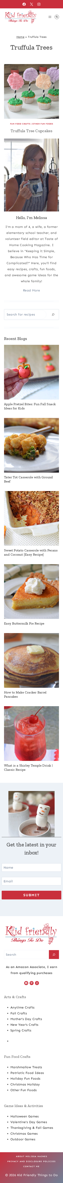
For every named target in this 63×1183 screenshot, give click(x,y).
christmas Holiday (25, 1084)
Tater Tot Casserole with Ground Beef (28, 479)
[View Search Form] (57, 17)
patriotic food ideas (27, 1073)
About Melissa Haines (31, 1156)
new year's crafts (24, 1025)
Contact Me (31, 1166)
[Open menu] (50, 16)
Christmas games (24, 1133)
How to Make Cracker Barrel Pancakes (25, 694)
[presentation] (31, 91)
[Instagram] (39, 4)
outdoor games (22, 1139)
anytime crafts (22, 1007)
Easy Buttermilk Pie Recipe (24, 623)
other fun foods (23, 1090)
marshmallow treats (26, 1067)
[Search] (53, 314)
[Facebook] (24, 4)
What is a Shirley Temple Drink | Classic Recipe (28, 767)
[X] (31, 4)
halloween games (24, 1116)
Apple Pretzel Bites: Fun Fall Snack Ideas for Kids (30, 406)
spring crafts (20, 1030)
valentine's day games (28, 1122)
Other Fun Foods (42, 124)
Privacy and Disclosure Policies (31, 1161)
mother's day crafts (26, 1019)
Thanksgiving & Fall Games (31, 1128)
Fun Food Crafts (20, 124)
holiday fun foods (25, 1078)
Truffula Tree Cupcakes (31, 130)
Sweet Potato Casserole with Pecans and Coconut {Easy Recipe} (31, 552)
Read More (31, 290)
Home (20, 36)
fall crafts (18, 1013)
